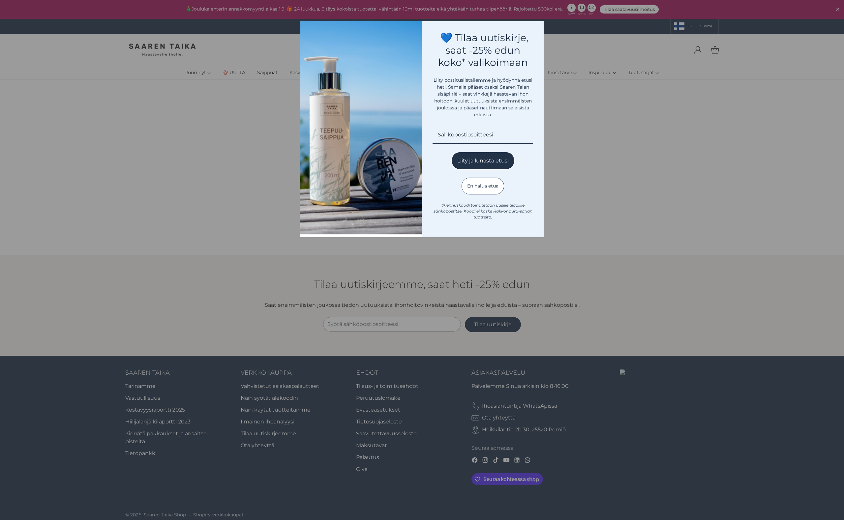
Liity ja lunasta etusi (483, 161)
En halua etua (482, 186)
